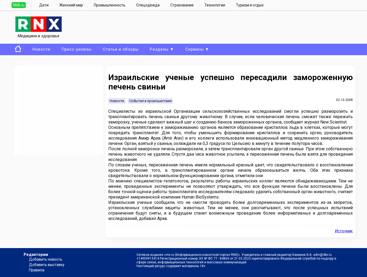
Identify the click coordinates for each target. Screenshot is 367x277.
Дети (44, 5)
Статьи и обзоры (121, 49)
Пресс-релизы (77, 49)
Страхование (182, 5)
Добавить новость (45, 259)
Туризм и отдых (250, 5)
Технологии (214, 5)
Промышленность (109, 5)
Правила (36, 270)
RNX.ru (18, 5)
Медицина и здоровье (38, 35)
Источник (344, 231)
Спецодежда (148, 5)
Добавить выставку (46, 265)
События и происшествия (150, 101)
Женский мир (71, 5)
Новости (41, 49)
